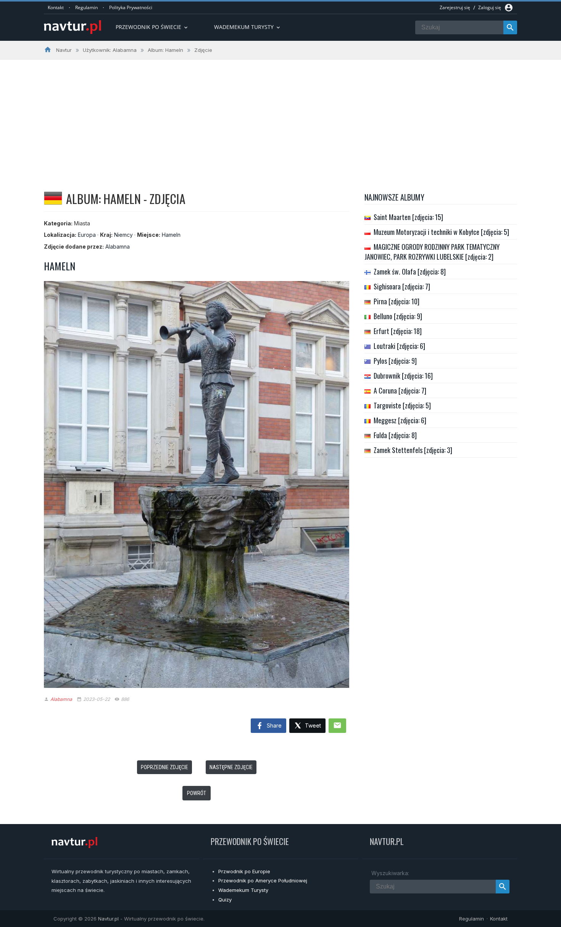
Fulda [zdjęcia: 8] (395, 435)
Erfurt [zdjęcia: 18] (398, 331)
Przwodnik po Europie (244, 871)
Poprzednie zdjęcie (164, 767)
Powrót (196, 793)
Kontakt (56, 7)
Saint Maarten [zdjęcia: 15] (408, 217)
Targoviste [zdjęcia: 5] (402, 405)
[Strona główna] (72, 27)
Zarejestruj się (455, 7)
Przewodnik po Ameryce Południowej (262, 880)
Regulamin (86, 7)
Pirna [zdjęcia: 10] (396, 301)
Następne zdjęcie (231, 767)
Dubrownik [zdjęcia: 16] (403, 376)
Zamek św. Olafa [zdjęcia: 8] (410, 271)
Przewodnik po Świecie (152, 27)
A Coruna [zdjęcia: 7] (400, 390)
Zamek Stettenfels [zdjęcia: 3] (413, 450)
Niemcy (123, 234)
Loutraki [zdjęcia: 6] (399, 346)
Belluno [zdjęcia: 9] (398, 316)
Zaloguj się (489, 7)
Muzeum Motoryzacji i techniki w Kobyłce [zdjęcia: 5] (441, 232)
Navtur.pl (108, 919)
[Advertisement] (280, 117)
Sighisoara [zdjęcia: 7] (402, 286)
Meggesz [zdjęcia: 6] (400, 420)
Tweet (312, 725)
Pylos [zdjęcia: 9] (395, 361)
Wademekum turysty (247, 27)
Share (273, 725)
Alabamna (117, 246)
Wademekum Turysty (243, 890)
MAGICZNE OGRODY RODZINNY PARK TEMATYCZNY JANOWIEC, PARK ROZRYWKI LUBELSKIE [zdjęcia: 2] (432, 252)
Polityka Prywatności (130, 7)
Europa (87, 234)
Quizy (225, 899)
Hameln (171, 234)
